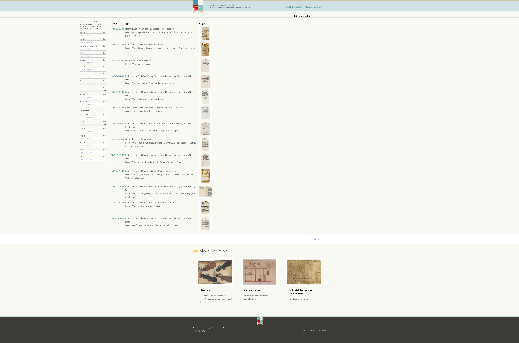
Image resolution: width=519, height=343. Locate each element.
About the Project (293, 7)
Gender (93, 81)
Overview (205, 290)
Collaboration (252, 290)
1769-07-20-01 (117, 171)
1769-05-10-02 (117, 108)
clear (104, 32)
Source (93, 122)
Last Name (93, 32)
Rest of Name (93, 39)
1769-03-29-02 (117, 60)
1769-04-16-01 (117, 92)
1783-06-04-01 (117, 218)
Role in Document (93, 67)
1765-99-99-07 (117, 44)
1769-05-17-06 (117, 123)
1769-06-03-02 (117, 155)
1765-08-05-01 (117, 29)
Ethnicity (93, 95)
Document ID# (93, 115)
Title (93, 53)
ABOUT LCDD (308, 331)
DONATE (322, 331)
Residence (93, 74)
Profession (93, 60)
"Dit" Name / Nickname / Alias (93, 46)
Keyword (93, 129)
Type (93, 149)
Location (93, 142)
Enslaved (93, 88)
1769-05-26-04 (117, 139)
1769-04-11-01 (117, 76)
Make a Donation (313, 7)
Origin (93, 156)
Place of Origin (93, 102)
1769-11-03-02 (117, 187)
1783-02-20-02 (117, 202)
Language (93, 136)
